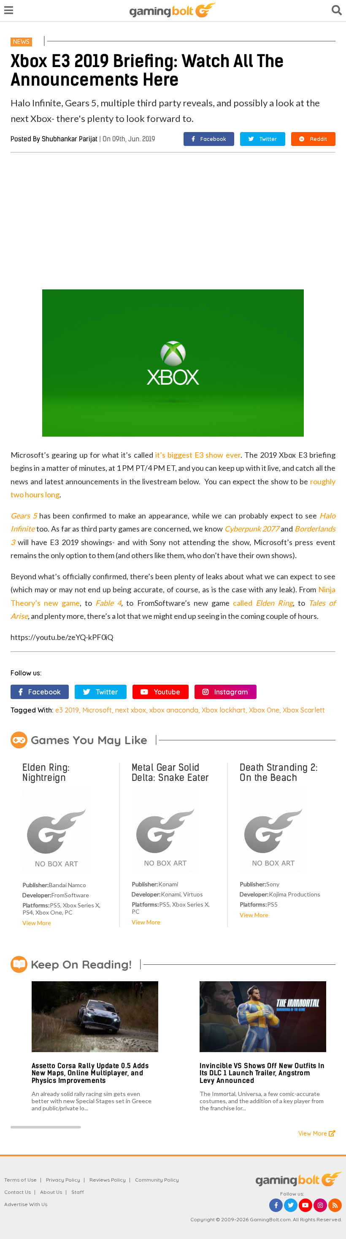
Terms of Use (20, 1180)
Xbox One (264, 710)
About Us (51, 1192)
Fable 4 (108, 602)
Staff (77, 1192)
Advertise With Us (25, 1204)
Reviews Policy (107, 1180)
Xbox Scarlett (304, 710)
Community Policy (157, 1180)
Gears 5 (24, 515)
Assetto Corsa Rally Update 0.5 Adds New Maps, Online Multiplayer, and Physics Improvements (90, 1073)
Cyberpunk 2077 (251, 528)
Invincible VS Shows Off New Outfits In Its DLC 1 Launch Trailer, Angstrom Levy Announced (262, 1073)
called (263, 602)
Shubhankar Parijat (69, 139)
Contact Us (17, 1192)
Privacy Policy (63, 1180)
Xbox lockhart (224, 710)
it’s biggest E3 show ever (198, 454)
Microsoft (97, 710)
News (21, 42)
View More (36, 922)
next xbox (130, 710)
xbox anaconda (173, 710)
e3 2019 (67, 710)
